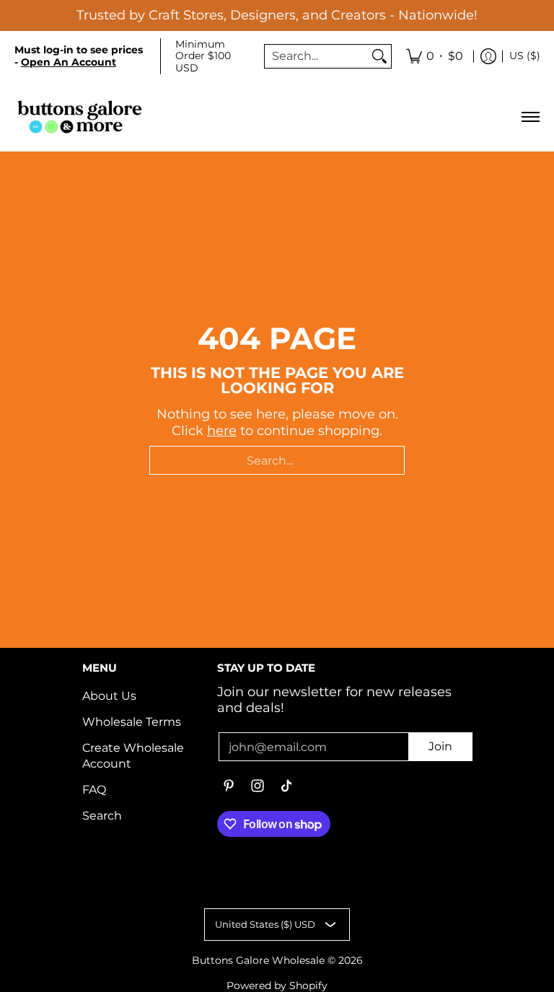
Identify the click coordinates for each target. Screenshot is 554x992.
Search (102, 815)
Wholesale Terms (131, 722)
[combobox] (316, 57)
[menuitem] (434, 56)
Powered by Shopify (277, 985)
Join (440, 746)
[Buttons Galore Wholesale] (79, 117)
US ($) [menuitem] (524, 55)
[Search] (379, 57)
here (222, 431)
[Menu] (530, 117)
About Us (109, 696)
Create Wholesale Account (133, 756)
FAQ (94, 789)
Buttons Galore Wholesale (258, 960)
